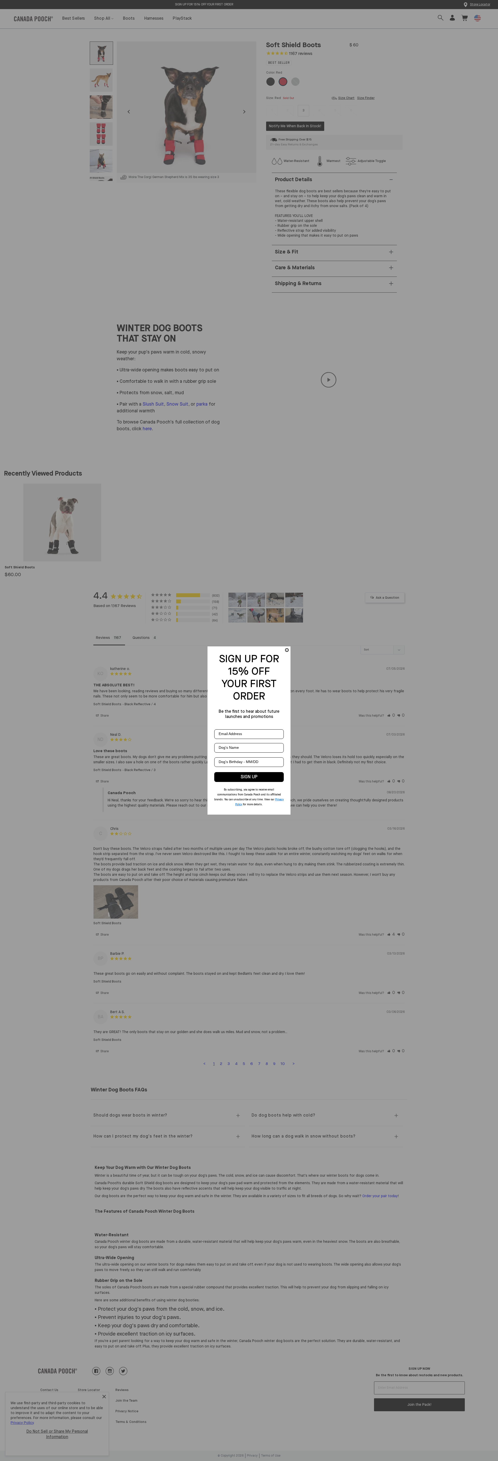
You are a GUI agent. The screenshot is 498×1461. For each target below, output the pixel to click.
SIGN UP (249, 777)
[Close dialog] (286, 650)
